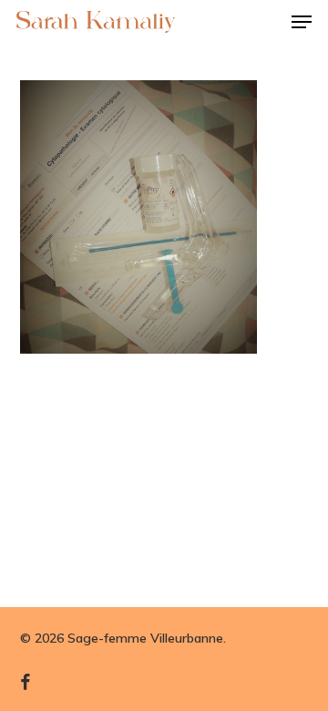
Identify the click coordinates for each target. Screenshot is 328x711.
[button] (302, 22)
